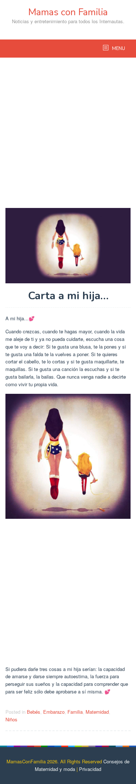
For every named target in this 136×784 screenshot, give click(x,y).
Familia (75, 711)
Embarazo (54, 711)
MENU (118, 48)
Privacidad (90, 769)
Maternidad (97, 711)
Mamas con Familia (68, 12)
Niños (11, 719)
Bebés (33, 711)
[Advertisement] (68, 136)
